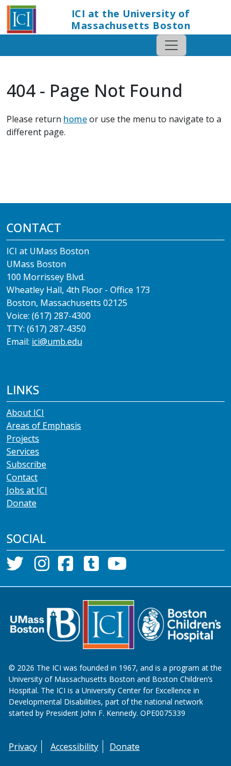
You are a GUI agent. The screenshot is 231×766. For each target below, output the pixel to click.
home (75, 119)
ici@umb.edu (57, 341)
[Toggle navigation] (171, 45)
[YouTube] (117, 567)
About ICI (25, 413)
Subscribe (26, 464)
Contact (22, 477)
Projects (22, 438)
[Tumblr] (91, 567)
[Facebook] (65, 567)
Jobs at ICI (26, 490)
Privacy (23, 747)
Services (22, 451)
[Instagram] (41, 567)
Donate (21, 503)
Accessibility (74, 747)
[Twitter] (15, 567)
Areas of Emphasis (43, 425)
